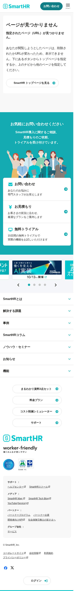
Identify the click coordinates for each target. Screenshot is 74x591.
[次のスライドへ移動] (55, 285)
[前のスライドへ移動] (18, 285)
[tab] (29, 285)
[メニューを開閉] (68, 6)
